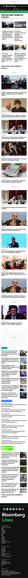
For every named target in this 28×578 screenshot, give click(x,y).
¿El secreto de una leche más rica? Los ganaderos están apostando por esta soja (9, 485)
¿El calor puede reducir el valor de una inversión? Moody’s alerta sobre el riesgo (10, 490)
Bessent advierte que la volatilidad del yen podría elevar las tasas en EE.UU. (10, 367)
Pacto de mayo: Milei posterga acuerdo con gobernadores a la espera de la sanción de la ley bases (13, 274)
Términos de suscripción (6, 563)
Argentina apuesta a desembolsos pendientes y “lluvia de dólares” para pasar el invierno (13, 181)
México (2, 529)
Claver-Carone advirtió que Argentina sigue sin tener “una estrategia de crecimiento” (13, 251)
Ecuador (3, 536)
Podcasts (3, 554)
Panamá (2, 537)
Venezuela (3, 532)
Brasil (2, 528)
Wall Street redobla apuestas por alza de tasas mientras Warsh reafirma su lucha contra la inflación (10, 353)
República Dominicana (5, 542)
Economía (3, 548)
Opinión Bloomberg (7, 400)
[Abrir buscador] (22, 6)
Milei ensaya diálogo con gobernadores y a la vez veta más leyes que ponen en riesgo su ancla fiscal (20, 57)
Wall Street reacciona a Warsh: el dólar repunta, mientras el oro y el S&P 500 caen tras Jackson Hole (10, 373)
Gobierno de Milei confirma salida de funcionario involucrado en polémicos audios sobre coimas (13, 116)
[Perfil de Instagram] (13, 509)
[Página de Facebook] (4, 509)
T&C (2, 565)
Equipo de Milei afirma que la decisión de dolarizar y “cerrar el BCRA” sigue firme (11, 323)
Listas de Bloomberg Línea (6, 556)
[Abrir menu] (1, 6)
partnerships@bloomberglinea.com (8, 571)
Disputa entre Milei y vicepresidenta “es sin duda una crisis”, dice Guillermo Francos (14, 159)
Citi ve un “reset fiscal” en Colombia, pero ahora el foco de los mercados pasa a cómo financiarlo (9, 395)
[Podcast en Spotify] (23, 509)
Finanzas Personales (5, 553)
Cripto (2, 552)
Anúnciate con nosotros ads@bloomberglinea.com (11, 572)
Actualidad (3, 551)
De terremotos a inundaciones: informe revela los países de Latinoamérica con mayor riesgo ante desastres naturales (10, 478)
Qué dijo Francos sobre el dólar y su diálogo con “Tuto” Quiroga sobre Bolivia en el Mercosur (13, 137)
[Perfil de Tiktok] (20, 509)
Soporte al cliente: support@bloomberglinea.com (10, 573)
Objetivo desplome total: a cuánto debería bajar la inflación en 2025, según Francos (13, 229)
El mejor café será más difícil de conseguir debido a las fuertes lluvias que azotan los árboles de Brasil (10, 470)
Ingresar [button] (25, 6)
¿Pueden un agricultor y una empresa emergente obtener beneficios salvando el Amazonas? (9, 462)
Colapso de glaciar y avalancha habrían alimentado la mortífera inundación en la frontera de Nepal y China (10, 455)
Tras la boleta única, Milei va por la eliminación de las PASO (14, 208)
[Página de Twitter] (7, 509)
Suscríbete (3, 560)
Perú (2, 535)
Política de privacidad (5, 561)
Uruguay (3, 538)
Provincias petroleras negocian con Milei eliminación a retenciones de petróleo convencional (20, 36)
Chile (2, 534)
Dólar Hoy (3, 550)
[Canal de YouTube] (10, 509)
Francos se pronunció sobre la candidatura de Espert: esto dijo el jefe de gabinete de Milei (7, 57)
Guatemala (3, 543)
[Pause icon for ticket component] (1, 9)
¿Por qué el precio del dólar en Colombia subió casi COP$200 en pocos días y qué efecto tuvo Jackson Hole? (10, 388)
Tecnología (3, 564)
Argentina (3, 530)
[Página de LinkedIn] (17, 509)
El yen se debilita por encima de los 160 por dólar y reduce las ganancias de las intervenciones (10, 381)
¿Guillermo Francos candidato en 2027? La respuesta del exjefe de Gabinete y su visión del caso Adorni (7, 35)
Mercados (3, 549)
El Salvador (3, 540)
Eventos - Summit (4, 570)
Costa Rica (3, 539)
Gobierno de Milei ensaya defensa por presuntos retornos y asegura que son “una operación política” (14, 94)
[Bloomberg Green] (14, 448)
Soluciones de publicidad (6, 574)
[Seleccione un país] (3, 6)
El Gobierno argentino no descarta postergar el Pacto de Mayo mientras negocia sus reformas (13, 296)
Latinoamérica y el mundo (6, 527)
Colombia (3, 531)
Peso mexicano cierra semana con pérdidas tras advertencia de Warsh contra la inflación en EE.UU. (10, 360)
